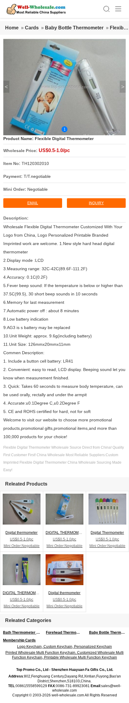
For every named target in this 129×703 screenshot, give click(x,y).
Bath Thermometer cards (23, 632)
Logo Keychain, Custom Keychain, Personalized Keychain (64, 647)
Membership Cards (19, 640)
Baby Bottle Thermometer (74, 27)
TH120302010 (35, 163)
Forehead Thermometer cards (66, 632)
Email (32, 203)
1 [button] (65, 129)
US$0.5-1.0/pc (54, 150)
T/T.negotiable (37, 176)
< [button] (6, 86)
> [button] (122, 86)
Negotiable (37, 189)
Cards (32, 27)
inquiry (96, 203)
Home (12, 27)
